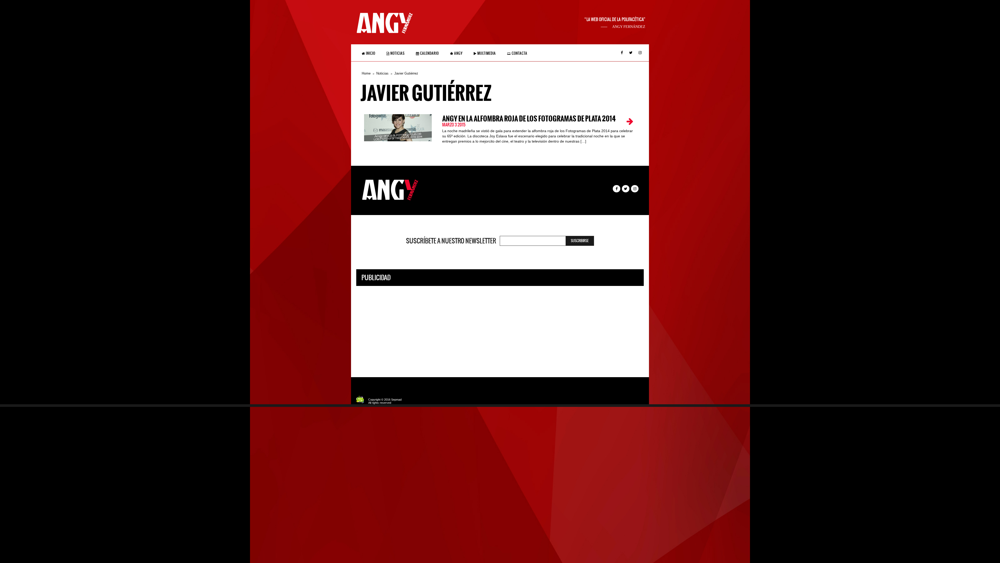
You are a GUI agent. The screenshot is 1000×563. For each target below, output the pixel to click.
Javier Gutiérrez (406, 73)
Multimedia (486, 53)
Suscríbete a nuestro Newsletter (451, 241)
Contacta (519, 53)
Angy (458, 53)
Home (366, 73)
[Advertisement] (500, 327)
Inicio (370, 53)
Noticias (397, 53)
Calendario (429, 53)
